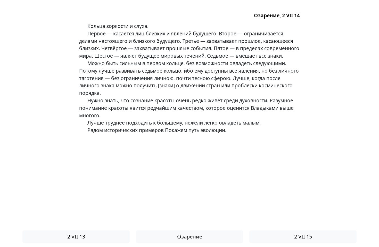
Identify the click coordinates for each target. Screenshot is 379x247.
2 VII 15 (303, 236)
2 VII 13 (76, 236)
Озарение (189, 236)
